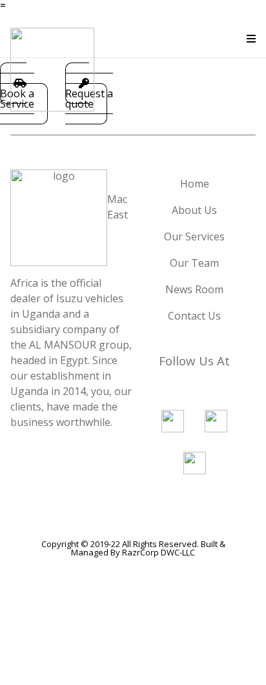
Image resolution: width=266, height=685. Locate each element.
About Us (194, 210)
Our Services (194, 236)
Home (194, 184)
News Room (194, 289)
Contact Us (194, 316)
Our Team (194, 263)
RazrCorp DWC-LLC (158, 552)
